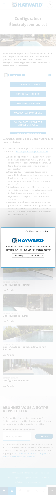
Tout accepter (19, 255)
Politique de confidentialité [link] (28, 261)
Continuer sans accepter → (38, 231)
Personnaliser (36, 255)
